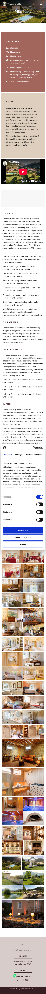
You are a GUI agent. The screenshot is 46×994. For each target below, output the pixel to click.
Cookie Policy (25, 989)
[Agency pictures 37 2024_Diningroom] (33, 585)
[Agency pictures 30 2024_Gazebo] (33, 863)
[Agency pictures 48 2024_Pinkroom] (12, 717)
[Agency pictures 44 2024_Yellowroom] (12, 688)
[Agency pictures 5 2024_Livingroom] (12, 556)
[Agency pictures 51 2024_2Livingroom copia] (33, 629)
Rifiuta (23, 545)
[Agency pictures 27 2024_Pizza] (33, 818)
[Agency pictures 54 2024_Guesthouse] (12, 629)
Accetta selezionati (23, 537)
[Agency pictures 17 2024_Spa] (33, 732)
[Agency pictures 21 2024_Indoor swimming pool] (33, 804)
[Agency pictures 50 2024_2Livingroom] (33, 615)
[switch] (39, 504)
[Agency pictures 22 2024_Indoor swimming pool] (12, 818)
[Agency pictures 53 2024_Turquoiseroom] (12, 702)
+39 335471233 (23, 980)
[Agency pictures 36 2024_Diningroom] (12, 644)
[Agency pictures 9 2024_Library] (33, 571)
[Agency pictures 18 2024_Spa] (23, 753)
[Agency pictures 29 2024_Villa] (12, 878)
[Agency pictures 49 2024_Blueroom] (33, 688)
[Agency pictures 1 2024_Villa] (11, 863)
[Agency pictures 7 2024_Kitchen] (33, 600)
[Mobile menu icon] (41, 3)
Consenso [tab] (7, 454)
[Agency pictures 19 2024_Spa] (23, 782)
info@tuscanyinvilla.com (23, 950)
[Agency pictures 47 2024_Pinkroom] (12, 833)
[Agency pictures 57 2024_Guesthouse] (33, 717)
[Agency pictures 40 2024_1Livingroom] (33, 659)
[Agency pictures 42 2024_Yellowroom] (12, 659)
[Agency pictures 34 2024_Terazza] (23, 914)
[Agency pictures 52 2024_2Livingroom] (12, 615)
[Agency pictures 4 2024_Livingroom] (12, 571)
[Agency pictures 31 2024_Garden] (33, 878)
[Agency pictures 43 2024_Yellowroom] (34, 644)
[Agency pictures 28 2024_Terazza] (33, 892)
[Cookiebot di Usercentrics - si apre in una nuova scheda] (32, 447)
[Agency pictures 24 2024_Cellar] (12, 847)
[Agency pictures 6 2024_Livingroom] (33, 556)
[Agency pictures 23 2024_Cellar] (33, 833)
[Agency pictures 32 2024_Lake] (12, 892)
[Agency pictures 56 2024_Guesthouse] (33, 702)
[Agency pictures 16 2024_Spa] (12, 732)
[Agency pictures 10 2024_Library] (12, 585)
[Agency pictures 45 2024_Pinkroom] (12, 673)
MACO (34, 989)
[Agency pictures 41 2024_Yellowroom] (33, 673)
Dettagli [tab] (18, 454)
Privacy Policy (15, 989)
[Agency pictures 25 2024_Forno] (34, 847)
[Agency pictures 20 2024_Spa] (12, 804)
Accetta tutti (23, 530)
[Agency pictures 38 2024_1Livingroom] (12, 600)
